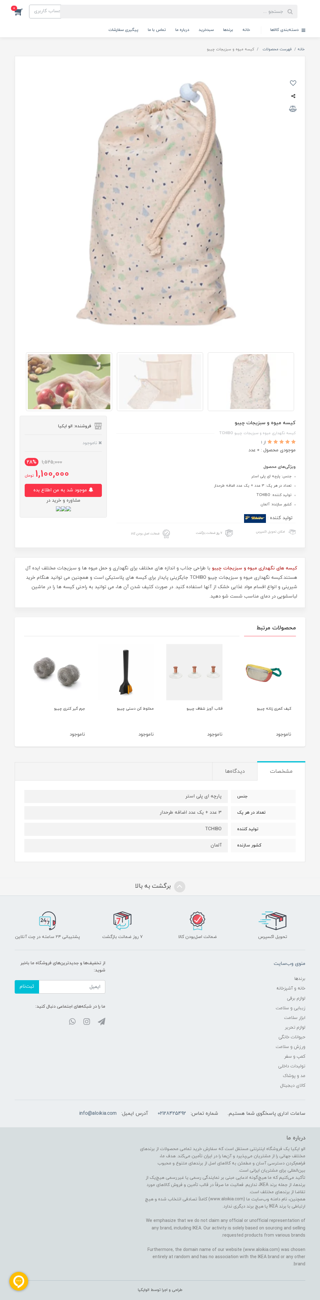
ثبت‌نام (27, 986)
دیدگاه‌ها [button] (235, 771)
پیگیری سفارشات (123, 30)
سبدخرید (206, 30)
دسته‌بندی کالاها (285, 30)
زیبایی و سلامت (290, 1008)
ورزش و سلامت (290, 1047)
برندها (228, 30)
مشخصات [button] (281, 771)
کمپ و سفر (294, 1056)
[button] (22, 11)
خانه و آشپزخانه (290, 988)
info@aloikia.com (98, 1113)
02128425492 (172, 1113)
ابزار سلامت (294, 1018)
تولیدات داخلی (291, 1066)
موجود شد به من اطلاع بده (60, 490)
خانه (246, 30)
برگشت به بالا (153, 886)
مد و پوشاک (294, 1076)
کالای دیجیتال (292, 1086)
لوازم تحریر (295, 1027)
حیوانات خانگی (291, 1037)
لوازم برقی (296, 998)
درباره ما (182, 30)
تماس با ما (157, 30)
